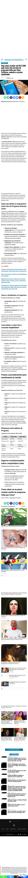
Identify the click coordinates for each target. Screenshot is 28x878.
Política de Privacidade (21, 829)
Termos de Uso (13, 829)
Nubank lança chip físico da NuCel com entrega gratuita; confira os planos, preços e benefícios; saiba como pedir (13, 280)
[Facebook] (14, 97)
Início (3, 829)
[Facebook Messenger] (17, 97)
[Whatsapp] (5, 97)
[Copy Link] (23, 97)
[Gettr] (20, 97)
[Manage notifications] (25, 875)
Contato (7, 829)
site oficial (12, 497)
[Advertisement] (14, 14)
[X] (11, 97)
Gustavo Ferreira (10, 78)
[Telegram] (8, 97)
